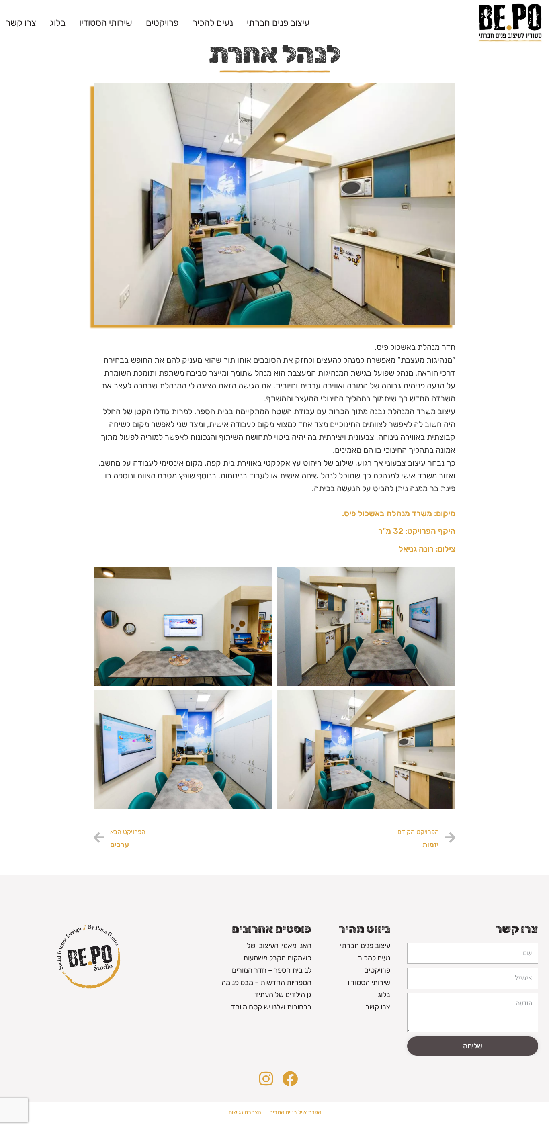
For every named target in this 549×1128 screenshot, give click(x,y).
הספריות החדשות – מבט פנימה (266, 982)
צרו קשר (21, 22)
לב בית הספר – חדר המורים (271, 970)
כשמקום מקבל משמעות (277, 958)
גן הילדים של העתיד (282, 994)
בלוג (58, 22)
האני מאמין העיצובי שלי (278, 945)
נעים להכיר (213, 22)
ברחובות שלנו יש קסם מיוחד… (269, 1007)
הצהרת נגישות (244, 1112)
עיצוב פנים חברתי (278, 22)
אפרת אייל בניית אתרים (295, 1112)
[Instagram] (266, 1079)
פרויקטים (162, 22)
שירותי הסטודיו (105, 22)
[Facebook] (290, 1079)
